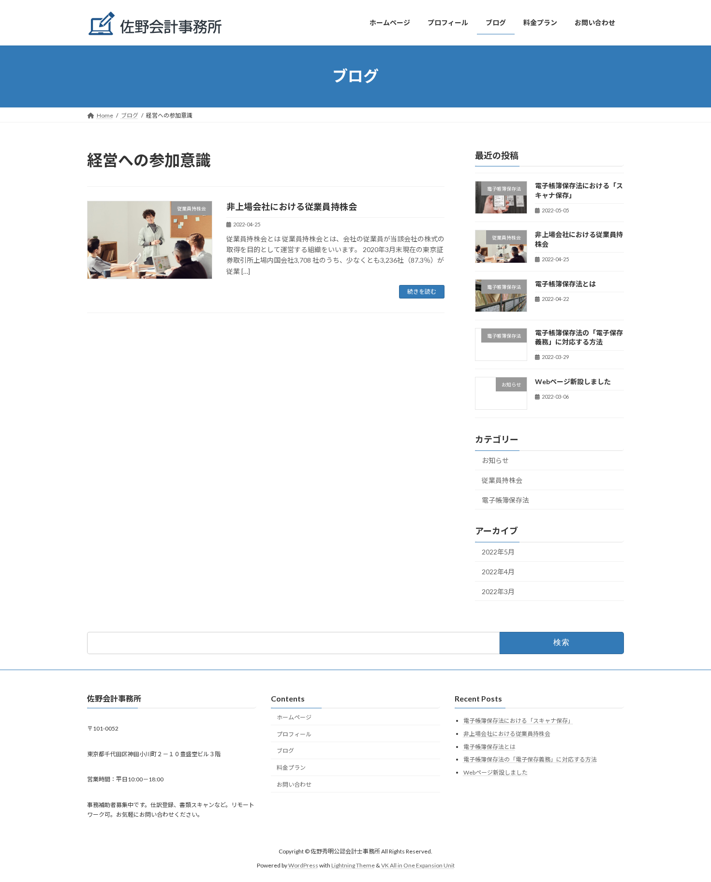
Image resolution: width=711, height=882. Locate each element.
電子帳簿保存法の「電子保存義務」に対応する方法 (530, 759)
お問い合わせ (294, 784)
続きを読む (421, 291)
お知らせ (495, 460)
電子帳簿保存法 (505, 499)
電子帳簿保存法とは (565, 283)
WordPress (303, 864)
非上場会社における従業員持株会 (291, 206)
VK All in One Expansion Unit (418, 864)
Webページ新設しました (573, 381)
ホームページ (294, 716)
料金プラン (291, 767)
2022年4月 (498, 572)
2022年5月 (498, 552)
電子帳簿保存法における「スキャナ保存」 (518, 720)
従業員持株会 (502, 480)
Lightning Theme (353, 864)
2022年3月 (498, 591)
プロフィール (294, 733)
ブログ (285, 750)
